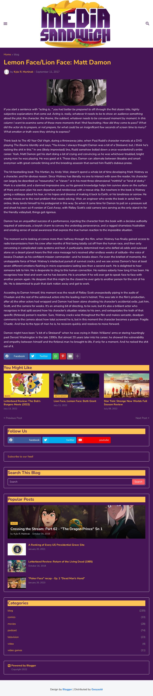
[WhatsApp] (55, 356)
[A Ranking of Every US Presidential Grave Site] (17, 549)
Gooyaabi (97, 689)
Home (7, 54)
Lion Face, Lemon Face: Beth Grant (75, 401)
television (76, 637)
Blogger (67, 689)
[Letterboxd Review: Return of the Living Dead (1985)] (17, 566)
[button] (5, 24)
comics (76, 617)
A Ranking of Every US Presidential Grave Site (56, 545)
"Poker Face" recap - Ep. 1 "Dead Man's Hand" (56, 578)
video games (76, 650)
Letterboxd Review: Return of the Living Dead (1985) (60, 561)
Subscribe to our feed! (20, 456)
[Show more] (77, 356)
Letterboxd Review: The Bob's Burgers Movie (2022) (22, 402)
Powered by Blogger (23, 665)
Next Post (141, 418)
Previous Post (14, 418)
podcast (76, 630)
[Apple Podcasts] (128, 440)
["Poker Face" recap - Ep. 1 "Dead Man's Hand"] (17, 583)
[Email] (70, 356)
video (76, 644)
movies (76, 624)
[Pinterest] (63, 356)
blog (16, 54)
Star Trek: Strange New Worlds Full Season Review (125, 402)
